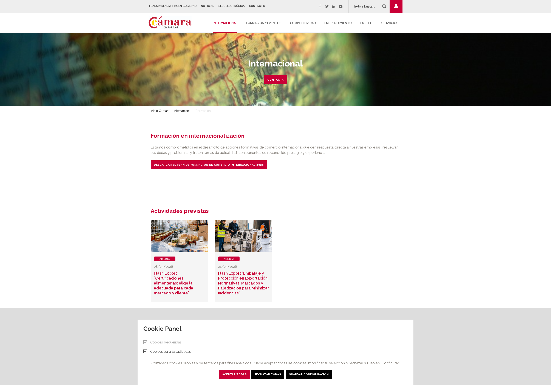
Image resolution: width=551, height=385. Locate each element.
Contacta (275, 79)
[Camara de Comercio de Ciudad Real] (172, 22)
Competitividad (303, 23)
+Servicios (389, 23)
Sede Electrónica (231, 6)
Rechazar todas (267, 374)
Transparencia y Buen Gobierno (173, 6)
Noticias (207, 6)
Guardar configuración (309, 374)
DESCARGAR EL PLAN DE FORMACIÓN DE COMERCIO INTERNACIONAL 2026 (209, 164)
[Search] (384, 6)
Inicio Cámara (160, 111)
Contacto (257, 6)
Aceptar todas (234, 374)
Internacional (225, 23)
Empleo (366, 23)
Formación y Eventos (263, 23)
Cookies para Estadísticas (170, 351)
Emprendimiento (338, 23)
